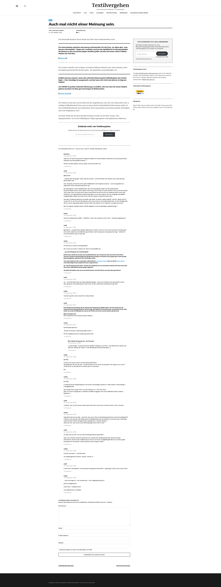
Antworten (68, 166)
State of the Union (148, 107)
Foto (156, 105)
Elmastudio (92, 583)
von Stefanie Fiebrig (56, 30)
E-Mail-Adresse (63, 535)
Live (85, 13)
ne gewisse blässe (101, 261)
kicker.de (62, 58)
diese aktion (121, 261)
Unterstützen (111, 13)
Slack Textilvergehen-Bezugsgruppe (146, 73)
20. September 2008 (74, 343)
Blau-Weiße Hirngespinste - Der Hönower (81, 341)
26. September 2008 (70, 379)
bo (104, 468)
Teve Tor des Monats (165, 107)
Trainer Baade (64, 93)
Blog (50, 20)
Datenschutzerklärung (139, 13)
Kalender (99, 13)
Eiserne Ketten (146, 105)
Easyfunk (67, 154)
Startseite (77, 13)
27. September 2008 (70, 451)
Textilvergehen (110, 5)
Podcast (135, 107)
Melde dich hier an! (148, 79)
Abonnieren (109, 134)
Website (60, 543)
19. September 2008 (55, 32)
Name (60, 528)
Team (91, 13)
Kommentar (62, 506)
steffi (65, 171)
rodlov (66, 323)
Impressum (123, 13)
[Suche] (25, 6)
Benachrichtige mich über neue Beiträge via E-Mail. (76, 550)
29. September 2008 (70, 478)
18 (79, 32)
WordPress (76, 583)
